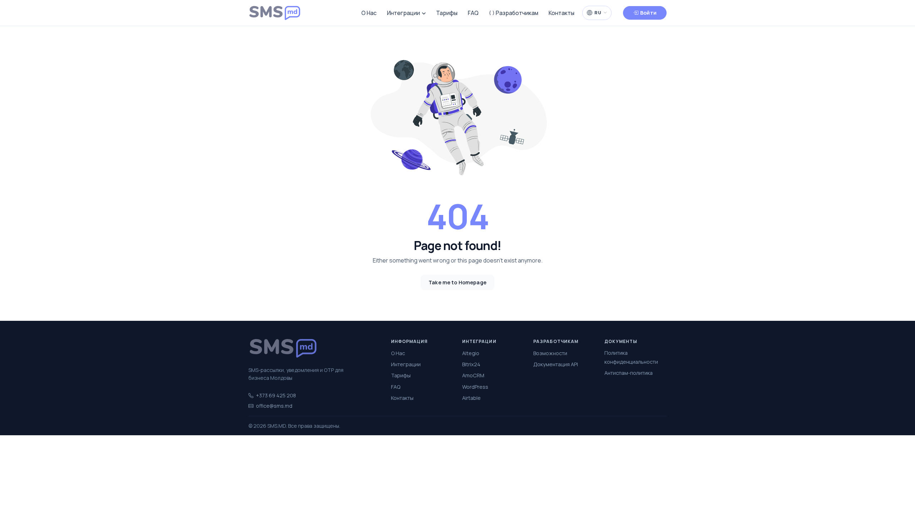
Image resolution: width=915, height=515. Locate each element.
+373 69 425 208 (276, 395)
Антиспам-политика (628, 372)
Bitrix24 (471, 364)
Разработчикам (516, 13)
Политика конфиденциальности (631, 357)
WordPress (475, 386)
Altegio (470, 353)
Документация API (555, 364)
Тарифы (447, 13)
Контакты (561, 13)
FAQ (473, 13)
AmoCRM (473, 375)
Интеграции (403, 13)
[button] (597, 13)
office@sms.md (274, 405)
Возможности (550, 353)
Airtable (471, 397)
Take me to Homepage (457, 282)
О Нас (369, 13)
